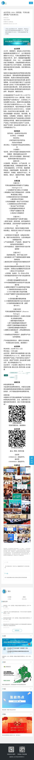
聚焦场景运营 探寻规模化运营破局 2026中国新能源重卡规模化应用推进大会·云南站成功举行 (17, 625)
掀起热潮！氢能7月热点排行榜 (9, 709)
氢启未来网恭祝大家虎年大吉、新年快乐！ (11, 735)
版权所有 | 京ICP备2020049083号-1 (16, 756)
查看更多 (17, 630)
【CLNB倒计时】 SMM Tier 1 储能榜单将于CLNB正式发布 (17, 567)
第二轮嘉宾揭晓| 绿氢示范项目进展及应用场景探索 (16, 577)
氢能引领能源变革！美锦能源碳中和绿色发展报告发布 (14, 684)
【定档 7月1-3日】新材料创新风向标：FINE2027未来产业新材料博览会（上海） (17, 612)
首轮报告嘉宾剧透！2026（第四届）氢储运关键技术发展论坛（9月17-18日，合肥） (17, 618)
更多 (31, 635)
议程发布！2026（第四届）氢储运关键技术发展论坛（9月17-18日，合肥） (17, 606)
